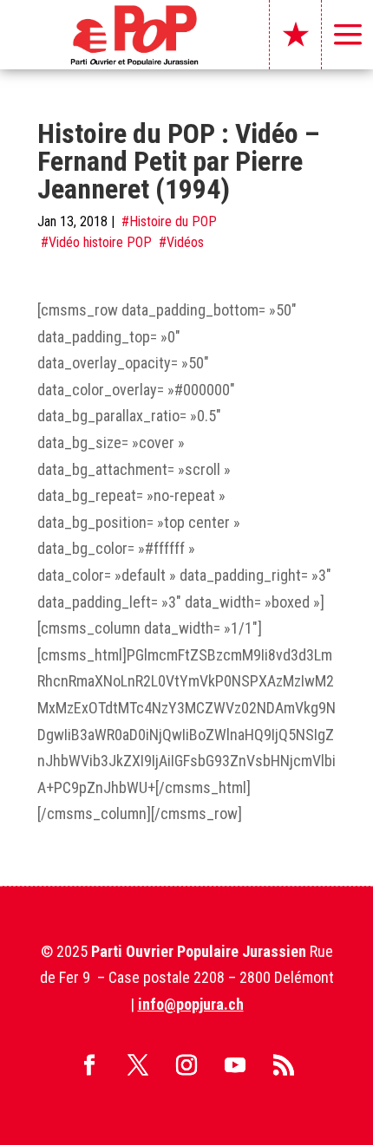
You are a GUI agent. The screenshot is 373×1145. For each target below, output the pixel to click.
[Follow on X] (138, 1065)
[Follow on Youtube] (235, 1065)
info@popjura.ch (191, 1004)
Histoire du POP (173, 221)
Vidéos (185, 242)
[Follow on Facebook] (89, 1065)
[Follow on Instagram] (186, 1065)
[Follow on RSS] (283, 1065)
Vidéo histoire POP (100, 242)
